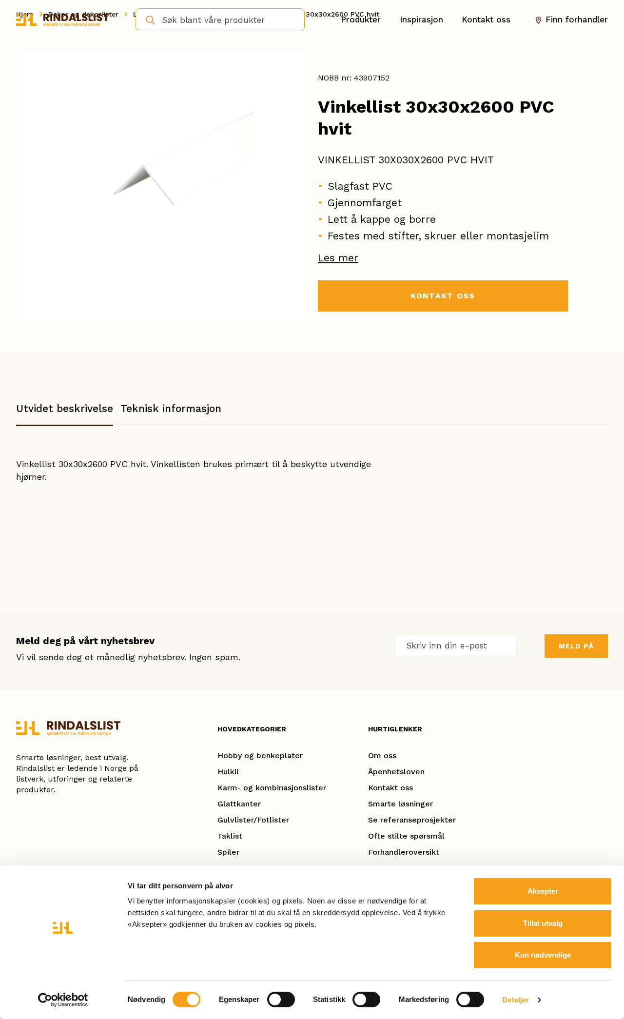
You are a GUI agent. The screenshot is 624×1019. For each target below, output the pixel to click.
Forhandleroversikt (403, 852)
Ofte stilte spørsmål (406, 836)
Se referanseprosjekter (412, 819)
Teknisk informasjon (170, 408)
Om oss (382, 755)
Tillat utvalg (543, 923)
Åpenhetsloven (396, 771)
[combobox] (220, 19)
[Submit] (147, 19)
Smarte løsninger (400, 803)
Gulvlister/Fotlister (253, 819)
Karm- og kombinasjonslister (271, 787)
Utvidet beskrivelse (64, 408)
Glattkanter (239, 803)
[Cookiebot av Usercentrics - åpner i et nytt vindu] (63, 1000)
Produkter (361, 19)
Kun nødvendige (543, 955)
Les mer (338, 258)
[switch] (281, 999)
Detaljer (515, 1000)
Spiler (228, 852)
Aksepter (542, 891)
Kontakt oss (486, 19)
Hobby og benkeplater (260, 755)
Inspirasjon (421, 19)
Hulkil (228, 771)
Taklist (229, 836)
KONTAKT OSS (442, 295)
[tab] (64, 413)
